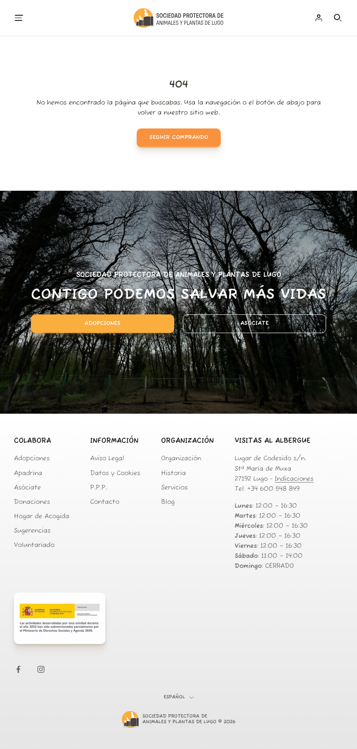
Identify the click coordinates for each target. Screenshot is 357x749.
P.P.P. (98, 488)
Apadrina (28, 473)
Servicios (174, 488)
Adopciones (102, 323)
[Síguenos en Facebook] (18, 669)
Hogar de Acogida (41, 516)
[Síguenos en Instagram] (41, 669)
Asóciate (254, 323)
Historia (173, 473)
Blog (168, 502)
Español (174, 697)
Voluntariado (34, 545)
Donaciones (32, 502)
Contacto (104, 502)
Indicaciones (294, 479)
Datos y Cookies (115, 473)
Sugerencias (32, 531)
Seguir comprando (178, 137)
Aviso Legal (107, 458)
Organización (181, 458)
